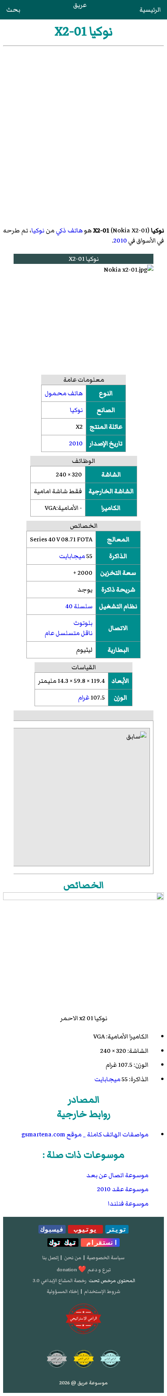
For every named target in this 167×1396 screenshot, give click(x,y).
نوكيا (37, 230)
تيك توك (63, 1242)
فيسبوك (52, 1229)
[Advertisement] (83, 133)
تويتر (117, 1229)
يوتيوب (85, 1229)
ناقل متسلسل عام (68, 633)
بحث (13, 10)
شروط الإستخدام (102, 1291)
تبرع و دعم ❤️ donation (84, 1270)
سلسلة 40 (78, 606)
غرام (83, 698)
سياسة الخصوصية (106, 1258)
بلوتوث (82, 623)
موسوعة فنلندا (128, 1204)
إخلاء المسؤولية (62, 1291)
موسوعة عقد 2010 (122, 1189)
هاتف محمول (64, 393)
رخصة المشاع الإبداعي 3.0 (60, 1280)
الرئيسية (150, 10)
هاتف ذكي (69, 230)
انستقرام (100, 1242)
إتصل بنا (50, 1258)
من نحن (72, 1258)
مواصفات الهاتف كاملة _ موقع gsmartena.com (84, 1134)
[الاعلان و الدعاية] (83, 1319)
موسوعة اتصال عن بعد (117, 1175)
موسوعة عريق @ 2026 (83, 1383)
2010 (120, 241)
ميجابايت (72, 556)
